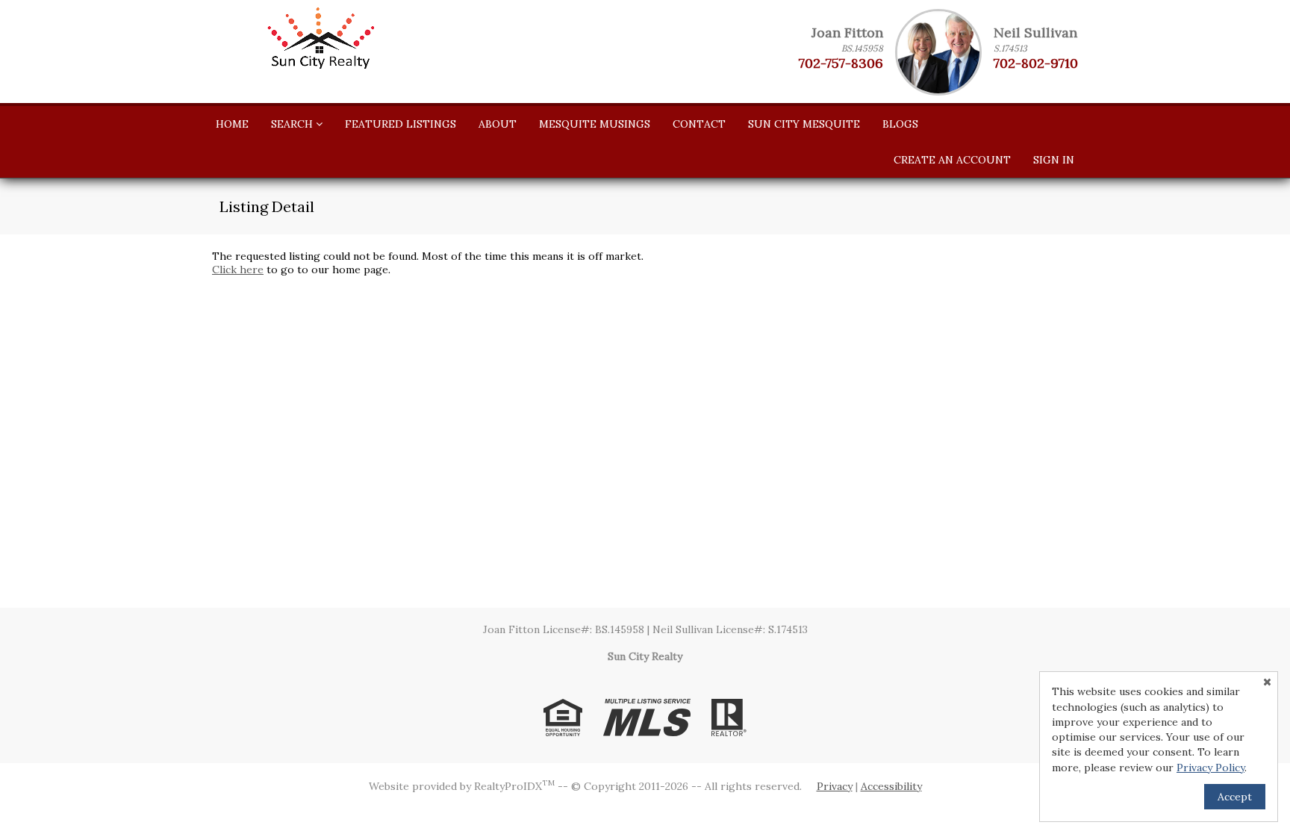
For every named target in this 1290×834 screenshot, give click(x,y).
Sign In (1053, 160)
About (498, 124)
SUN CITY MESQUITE (804, 124)
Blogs (900, 124)
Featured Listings (400, 124)
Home (232, 124)
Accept (1235, 796)
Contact (699, 124)
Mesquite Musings (594, 124)
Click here (238, 269)
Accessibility (891, 786)
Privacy (835, 786)
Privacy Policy (1210, 767)
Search (293, 124)
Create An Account (952, 160)
